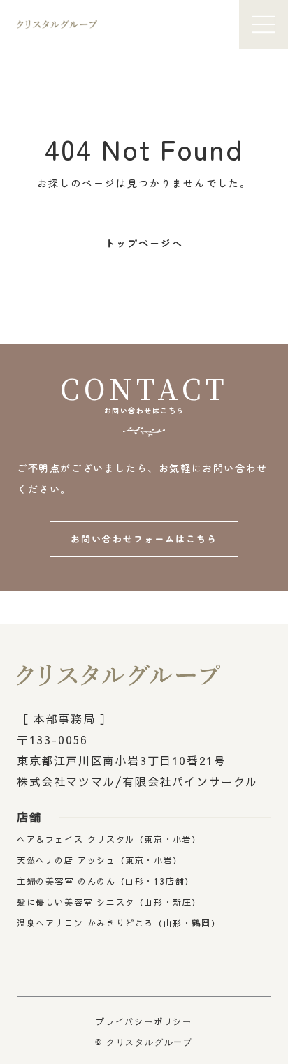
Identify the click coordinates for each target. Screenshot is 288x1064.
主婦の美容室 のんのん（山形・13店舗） (105, 881)
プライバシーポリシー (144, 1021)
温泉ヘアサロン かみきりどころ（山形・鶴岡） (118, 923)
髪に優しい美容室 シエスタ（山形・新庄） (109, 902)
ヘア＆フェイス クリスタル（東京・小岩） (109, 839)
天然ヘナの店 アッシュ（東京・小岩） (99, 860)
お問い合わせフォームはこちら (144, 538)
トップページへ (144, 243)
